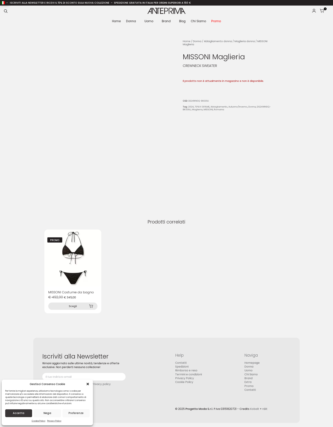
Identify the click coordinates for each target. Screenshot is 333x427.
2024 (191, 106)
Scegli (73, 306)
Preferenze (76, 413)
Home (116, 21)
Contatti (181, 363)
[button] (87, 384)
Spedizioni (182, 367)
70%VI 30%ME (202, 106)
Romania (219, 109)
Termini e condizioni (188, 374)
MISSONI (208, 109)
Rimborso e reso (186, 370)
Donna (131, 21)
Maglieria (197, 109)
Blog (182, 21)
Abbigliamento (219, 106)
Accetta (18, 413)
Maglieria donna (244, 41)
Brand (166, 21)
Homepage (252, 363)
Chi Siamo (198, 21)
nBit (264, 409)
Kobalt (254, 409)
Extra (247, 382)
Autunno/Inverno (237, 106)
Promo (216, 21)
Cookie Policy (38, 420)
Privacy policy (101, 384)
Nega (47, 413)
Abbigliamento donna (218, 41)
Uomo (148, 21)
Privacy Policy (54, 420)
